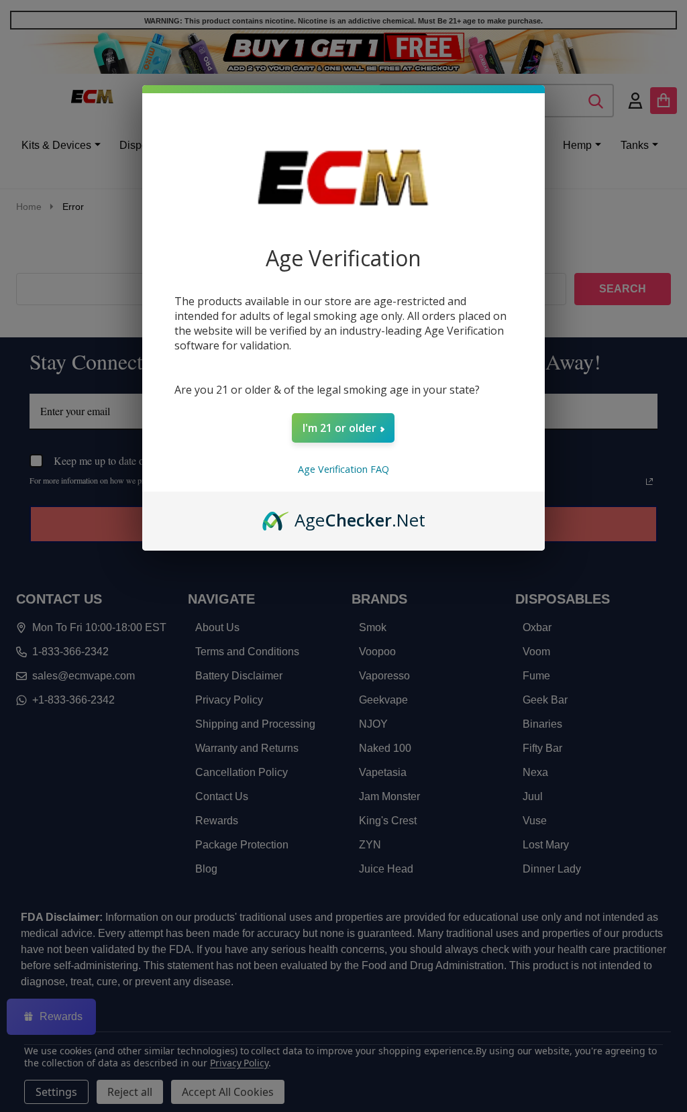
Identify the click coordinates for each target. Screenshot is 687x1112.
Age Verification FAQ (343, 469)
